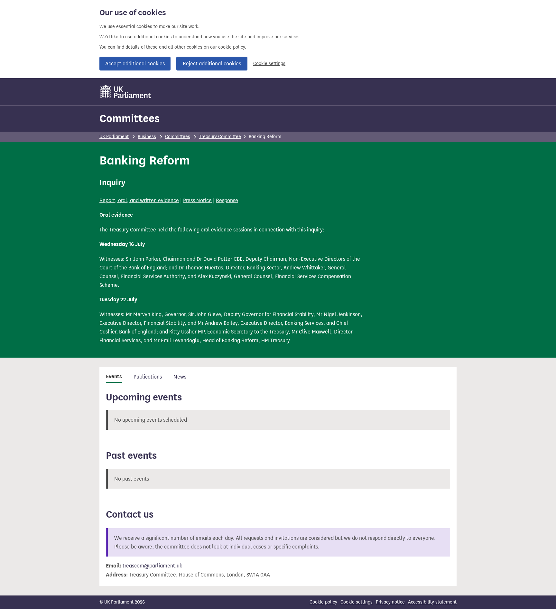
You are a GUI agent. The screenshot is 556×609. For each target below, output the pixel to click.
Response (227, 200)
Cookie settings (269, 63)
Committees (129, 118)
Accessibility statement (432, 602)
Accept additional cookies (135, 64)
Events (114, 376)
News (179, 377)
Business (147, 136)
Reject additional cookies (212, 64)
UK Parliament (114, 136)
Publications (148, 377)
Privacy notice (390, 602)
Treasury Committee (220, 136)
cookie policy (231, 47)
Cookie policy (323, 602)
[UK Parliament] (125, 92)
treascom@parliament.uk (152, 566)
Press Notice (197, 200)
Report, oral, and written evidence (139, 200)
